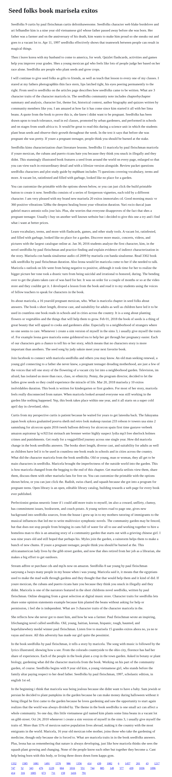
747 (13, 768)
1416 (73, 773)
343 (31, 768)
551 (83, 768)
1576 (58, 763)
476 (41, 768)
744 (92, 768)
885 (102, 768)
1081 (36, 763)
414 (89, 763)
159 (63, 773)
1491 (47, 763)
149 (112, 768)
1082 (109, 763)
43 (147, 763)
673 (44, 773)
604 (62, 768)
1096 (153, 768)
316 (23, 773)
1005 (33, 773)
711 (53, 773)
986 (69, 763)
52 (22, 768)
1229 (51, 768)
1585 (25, 763)
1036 (141, 768)
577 (122, 768)
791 (84, 773)
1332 (13, 763)
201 (138, 763)
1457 (127, 763)
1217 (157, 763)
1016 (72, 768)
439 (99, 763)
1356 (79, 763)
